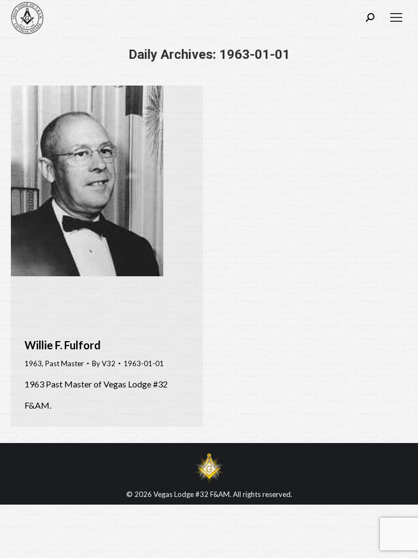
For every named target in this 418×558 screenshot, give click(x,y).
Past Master (64, 363)
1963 (33, 363)
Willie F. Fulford (62, 344)
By (103, 363)
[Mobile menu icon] (396, 17)
